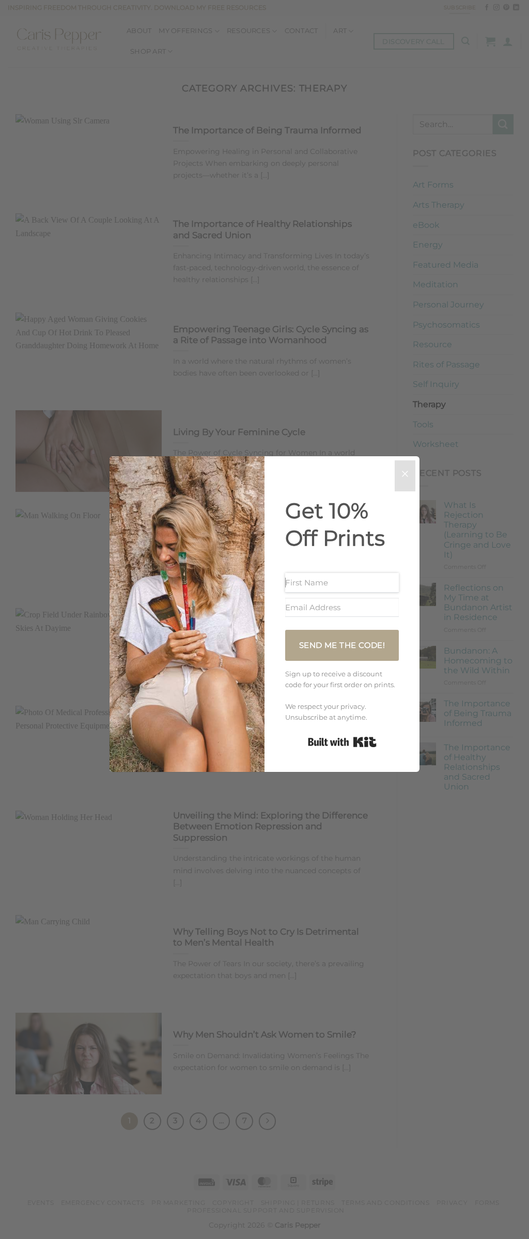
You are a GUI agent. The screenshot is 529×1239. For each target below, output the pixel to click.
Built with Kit (342, 742)
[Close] (405, 475)
